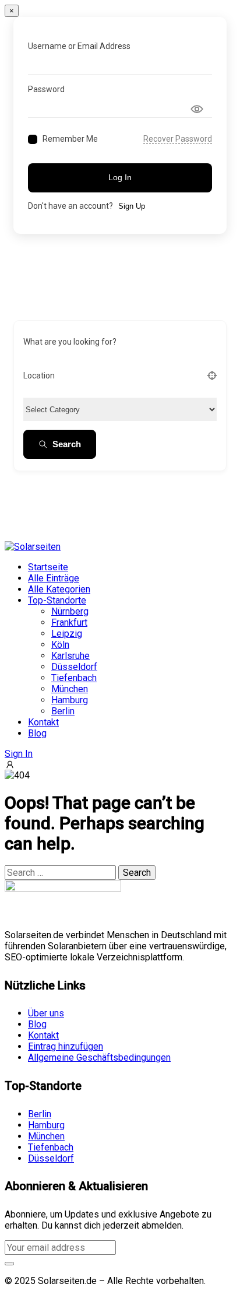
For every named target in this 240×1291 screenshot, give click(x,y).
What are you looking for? (70, 341)
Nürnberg (70, 611)
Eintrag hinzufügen (65, 1046)
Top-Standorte (57, 600)
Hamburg (69, 700)
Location (39, 375)
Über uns (46, 1013)
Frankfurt (69, 622)
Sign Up (131, 206)
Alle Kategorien (59, 589)
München (69, 688)
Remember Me (70, 138)
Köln (60, 644)
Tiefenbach (74, 677)
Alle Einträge (53, 578)
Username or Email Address (79, 46)
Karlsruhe (70, 655)
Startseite (48, 567)
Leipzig (66, 633)
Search (66, 444)
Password (46, 89)
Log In (120, 177)
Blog (37, 733)
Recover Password (177, 138)
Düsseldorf (74, 666)
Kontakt (43, 722)
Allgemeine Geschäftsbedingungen (99, 1057)
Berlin (63, 711)
